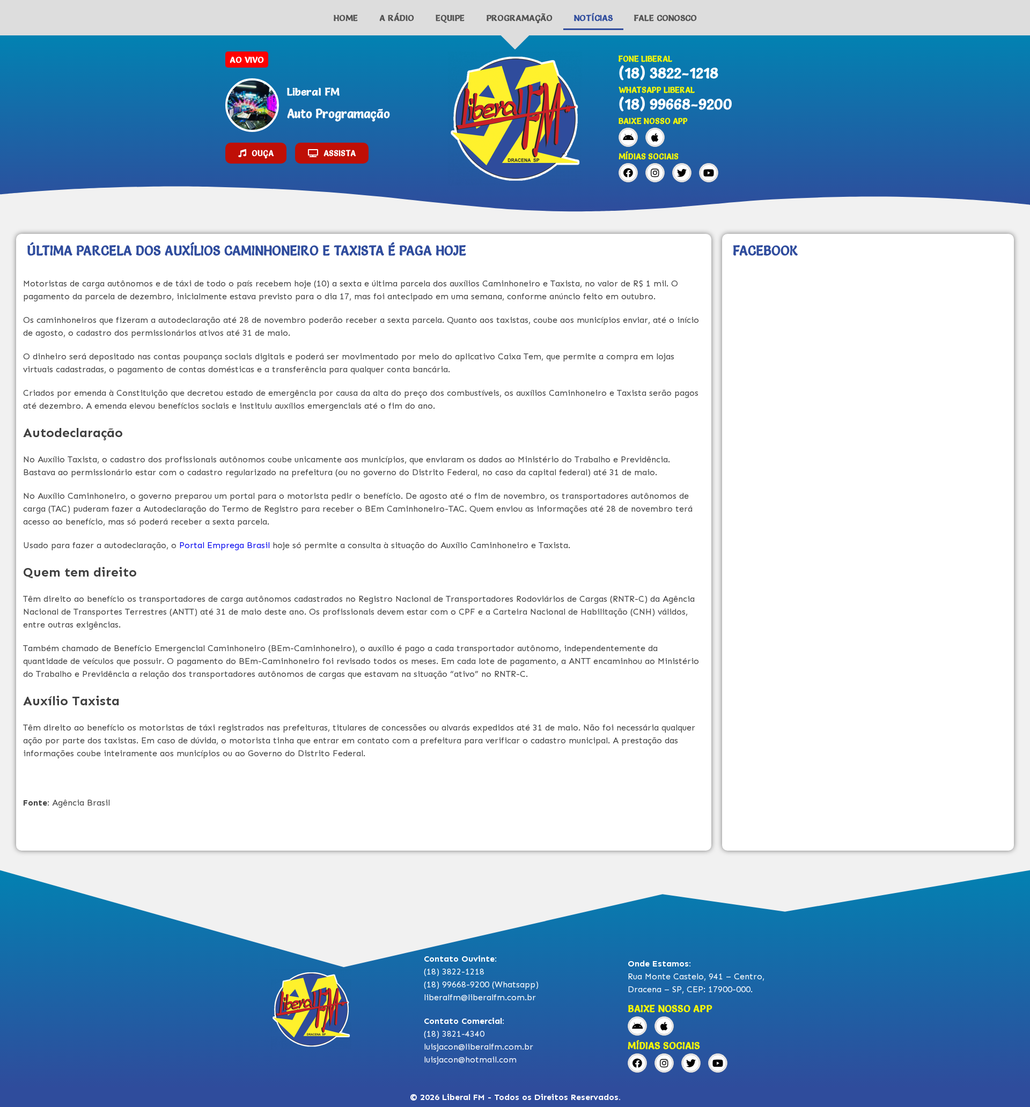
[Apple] (655, 137)
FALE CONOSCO (665, 17)
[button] (255, 153)
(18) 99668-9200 (675, 104)
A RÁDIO (396, 17)
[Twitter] (681, 172)
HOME (346, 17)
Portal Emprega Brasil (226, 545)
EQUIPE (450, 17)
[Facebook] (628, 172)
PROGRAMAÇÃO (519, 17)
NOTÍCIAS (593, 17)
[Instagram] (655, 172)
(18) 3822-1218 (668, 73)
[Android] (628, 137)
